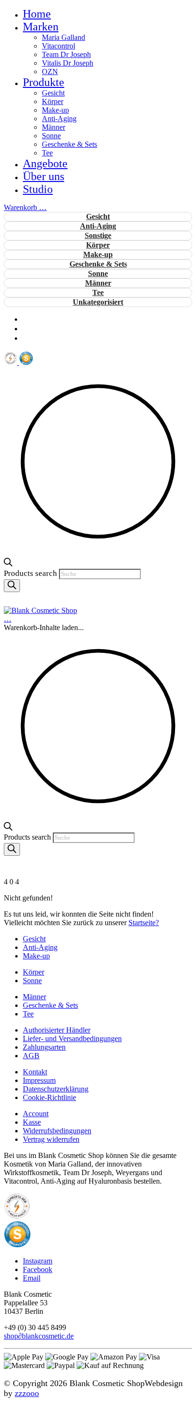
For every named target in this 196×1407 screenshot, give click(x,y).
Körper (52, 101)
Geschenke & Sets (69, 144)
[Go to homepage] (40, 610)
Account (36, 1114)
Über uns (43, 176)
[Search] (12, 585)
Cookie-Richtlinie (49, 1097)
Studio (38, 189)
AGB (31, 1056)
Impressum (39, 1080)
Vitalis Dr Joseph (67, 63)
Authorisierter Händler (56, 1030)
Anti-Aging (59, 119)
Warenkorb (25, 207)
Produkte (43, 82)
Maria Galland (63, 37)
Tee (47, 153)
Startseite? (143, 923)
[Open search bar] (8, 563)
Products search (31, 573)
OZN (50, 71)
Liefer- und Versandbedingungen (72, 1038)
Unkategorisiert (98, 302)
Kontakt (35, 1072)
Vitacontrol (58, 46)
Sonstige (98, 235)
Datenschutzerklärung (55, 1089)
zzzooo (27, 1393)
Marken (41, 26)
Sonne (51, 136)
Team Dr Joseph (66, 54)
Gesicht (53, 93)
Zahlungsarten (44, 1047)
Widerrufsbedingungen (57, 1131)
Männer (53, 127)
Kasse (32, 1122)
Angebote (45, 163)
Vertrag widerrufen (51, 1139)
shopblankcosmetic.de (39, 1336)
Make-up (55, 110)
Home (37, 14)
